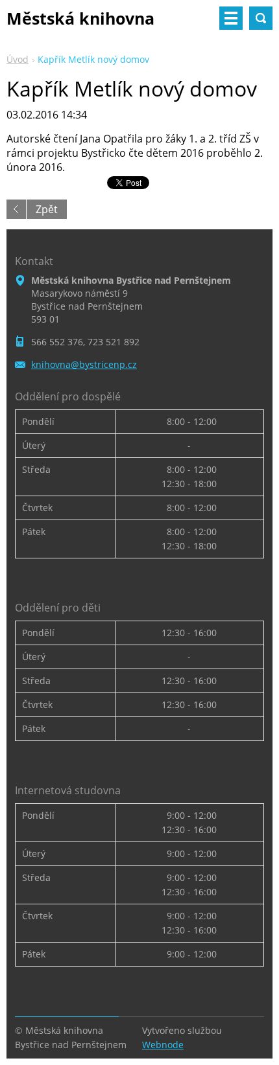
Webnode (163, 1044)
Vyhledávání (261, 18)
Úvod (17, 59)
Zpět (47, 209)
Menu (231, 18)
